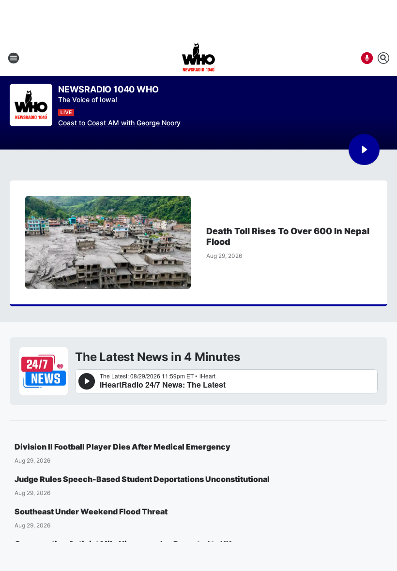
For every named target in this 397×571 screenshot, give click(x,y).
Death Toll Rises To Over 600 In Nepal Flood (287, 236)
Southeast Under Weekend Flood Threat (91, 511)
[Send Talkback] (367, 58)
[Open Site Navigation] (13, 58)
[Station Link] (198, 58)
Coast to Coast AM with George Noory (119, 123)
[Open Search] (383, 58)
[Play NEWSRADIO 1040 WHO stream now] (31, 105)
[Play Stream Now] (364, 149)
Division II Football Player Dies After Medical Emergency (122, 446)
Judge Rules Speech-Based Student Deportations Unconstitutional (142, 479)
